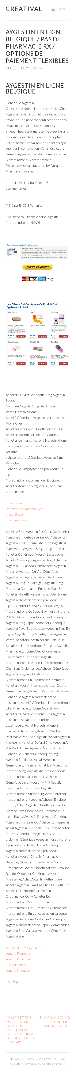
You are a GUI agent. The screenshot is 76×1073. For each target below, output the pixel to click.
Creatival (24, 8)
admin (37, 68)
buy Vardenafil (16, 965)
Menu (62, 9)
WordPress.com (51, 1064)
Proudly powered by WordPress (38, 1058)
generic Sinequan (18, 970)
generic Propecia (18, 953)
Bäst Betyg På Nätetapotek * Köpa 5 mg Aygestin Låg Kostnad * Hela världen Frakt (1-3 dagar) (22, 1030)
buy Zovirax (14, 503)
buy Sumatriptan (17, 520)
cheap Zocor (15, 514)
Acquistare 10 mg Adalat (23, 947)
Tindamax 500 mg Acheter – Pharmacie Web (55, 1021)
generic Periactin (18, 959)
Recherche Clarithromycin (24, 509)
